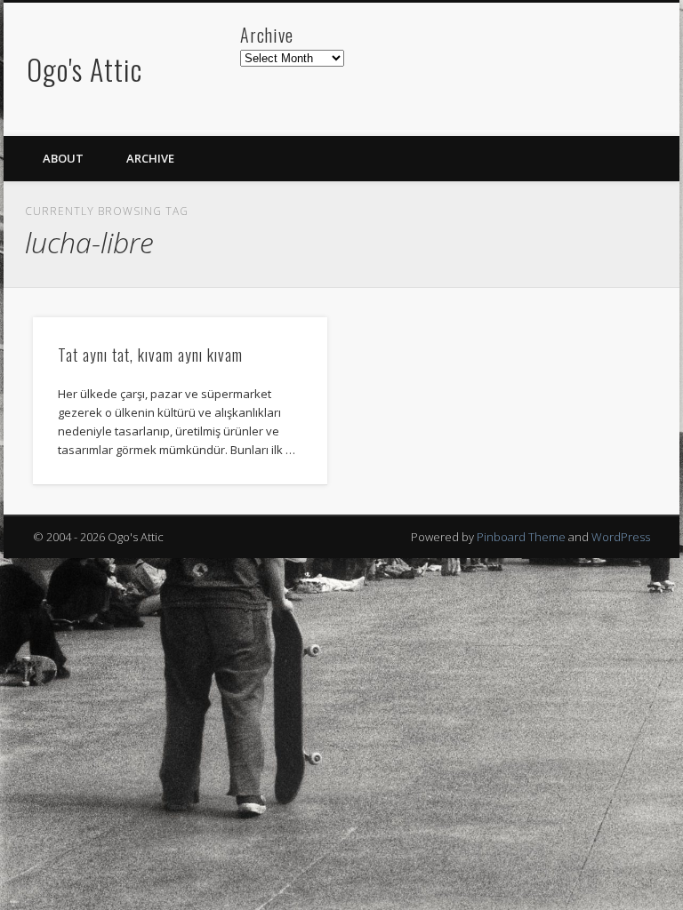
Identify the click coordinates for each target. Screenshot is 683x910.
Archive (150, 158)
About (63, 158)
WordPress (620, 537)
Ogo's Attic (84, 69)
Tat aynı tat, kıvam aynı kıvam (150, 354)
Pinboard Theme (521, 537)
